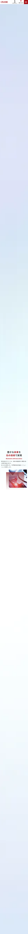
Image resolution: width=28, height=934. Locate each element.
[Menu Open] (26, 2)
